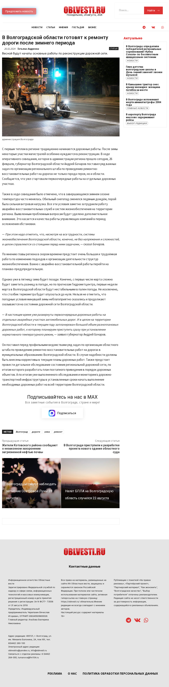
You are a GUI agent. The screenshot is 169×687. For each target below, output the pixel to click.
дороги (36, 431)
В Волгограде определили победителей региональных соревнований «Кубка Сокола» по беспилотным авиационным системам (143, 52)
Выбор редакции (137, 123)
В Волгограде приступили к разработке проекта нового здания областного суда (92, 449)
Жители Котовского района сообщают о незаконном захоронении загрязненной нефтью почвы (30, 449)
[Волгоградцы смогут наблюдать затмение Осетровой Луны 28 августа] (31, 483)
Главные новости (137, 108)
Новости (132, 60)
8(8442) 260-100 (16, 643)
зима (47, 431)
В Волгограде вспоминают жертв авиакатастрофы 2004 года (143, 102)
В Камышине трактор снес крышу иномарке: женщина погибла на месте (143, 87)
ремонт (58, 431)
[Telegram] (144, 27)
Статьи (114, 48)
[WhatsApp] (162, 27)
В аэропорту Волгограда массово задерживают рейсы (141, 117)
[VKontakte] (153, 27)
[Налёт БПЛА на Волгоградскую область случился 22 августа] (90, 483)
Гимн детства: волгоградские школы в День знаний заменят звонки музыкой (144, 71)
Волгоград (22, 431)
